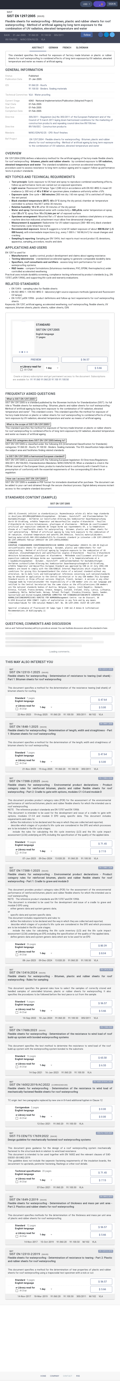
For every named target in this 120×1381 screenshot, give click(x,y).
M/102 (92, 714)
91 (31, 379)
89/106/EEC (11, 39)
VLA (43, 39)
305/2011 (59, 35)
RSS (78, 1376)
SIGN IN (112, 4)
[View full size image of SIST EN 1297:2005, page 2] (23, 337)
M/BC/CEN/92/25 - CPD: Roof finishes (48, 132)
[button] (87, 34)
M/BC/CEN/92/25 (29, 39)
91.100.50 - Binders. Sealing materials (48, 88)
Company (54, 1376)
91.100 (55, 379)
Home (43, 1376)
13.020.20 (60, 858)
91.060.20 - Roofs (38, 85)
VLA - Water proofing (39, 95)
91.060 (37, 379)
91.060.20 (33, 35)
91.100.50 (46, 35)
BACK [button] (7, 35)
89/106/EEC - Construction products (47, 126)
